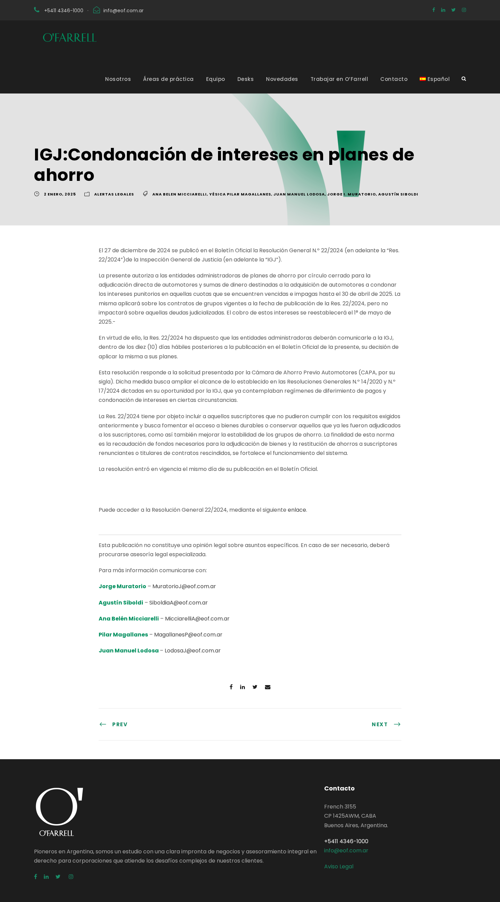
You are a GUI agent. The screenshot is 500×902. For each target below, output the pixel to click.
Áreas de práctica (168, 79)
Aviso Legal (338, 866)
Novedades (282, 79)
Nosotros (118, 79)
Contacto (393, 79)
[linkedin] (443, 9)
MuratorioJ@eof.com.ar (184, 586)
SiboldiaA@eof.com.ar (178, 603)
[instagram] (464, 9)
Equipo (215, 79)
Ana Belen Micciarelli (179, 194)
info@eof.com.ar (123, 10)
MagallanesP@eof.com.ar (188, 635)
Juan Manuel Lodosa (299, 194)
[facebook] (433, 9)
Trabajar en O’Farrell (339, 79)
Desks (245, 79)
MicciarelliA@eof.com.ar (197, 619)
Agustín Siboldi (398, 194)
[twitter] (453, 9)
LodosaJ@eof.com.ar (193, 650)
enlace (297, 510)
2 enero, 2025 (60, 194)
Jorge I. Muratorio (351, 194)
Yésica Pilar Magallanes (240, 194)
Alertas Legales (114, 194)
